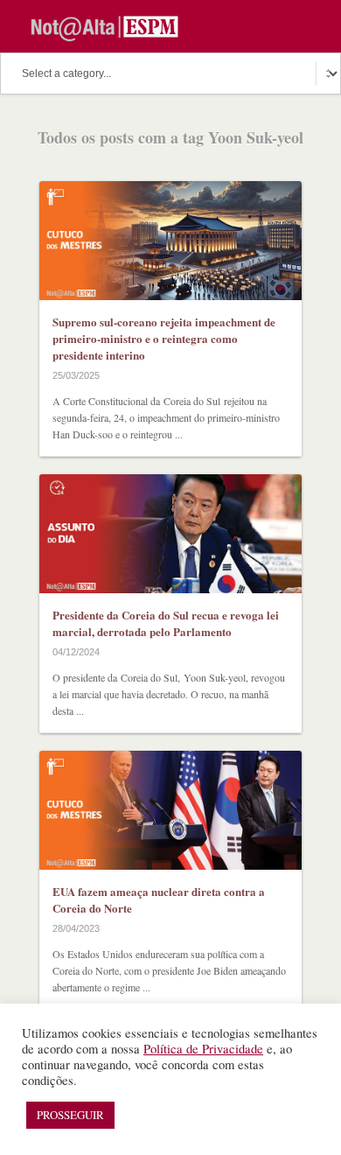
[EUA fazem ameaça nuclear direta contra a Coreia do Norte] (170, 810)
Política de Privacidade (203, 1048)
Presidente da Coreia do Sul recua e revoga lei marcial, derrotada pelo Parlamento (165, 623)
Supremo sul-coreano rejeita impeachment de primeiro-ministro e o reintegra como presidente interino (163, 338)
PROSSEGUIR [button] (70, 1115)
